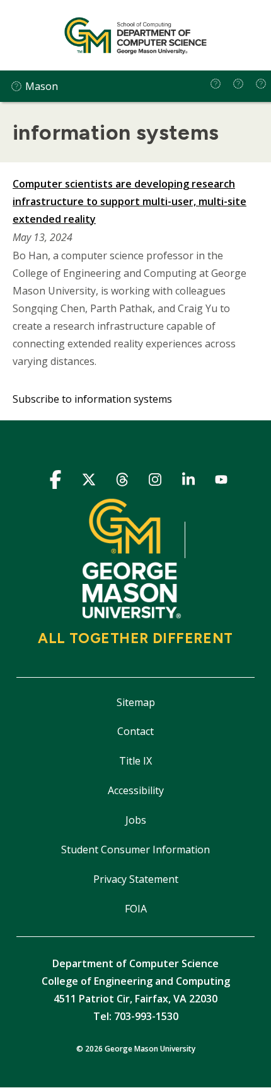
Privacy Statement (135, 879)
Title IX (135, 761)
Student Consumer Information (135, 849)
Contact (135, 731)
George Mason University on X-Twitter (89, 482)
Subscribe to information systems (92, 399)
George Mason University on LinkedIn (188, 482)
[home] (215, 84)
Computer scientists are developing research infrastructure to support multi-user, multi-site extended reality (129, 201)
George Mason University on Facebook (56, 482)
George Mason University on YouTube (221, 482)
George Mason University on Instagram (155, 482)
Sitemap (136, 702)
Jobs (135, 820)
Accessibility (136, 790)
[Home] (135, 35)
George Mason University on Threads (122, 482)
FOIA (136, 909)
